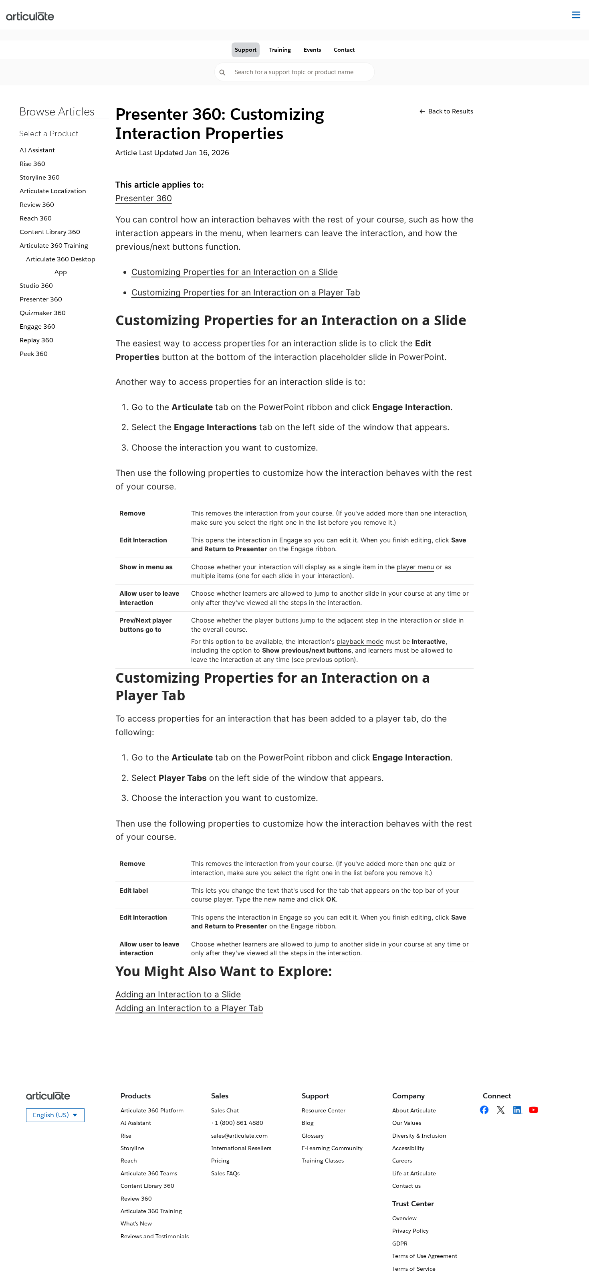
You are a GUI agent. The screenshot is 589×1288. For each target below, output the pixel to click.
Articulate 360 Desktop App (60, 265)
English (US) (59, 1116)
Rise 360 (32, 164)
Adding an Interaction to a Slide (178, 994)
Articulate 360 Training (54, 245)
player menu (415, 567)
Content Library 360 (50, 232)
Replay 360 (36, 340)
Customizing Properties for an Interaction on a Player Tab (245, 292)
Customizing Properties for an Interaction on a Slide (234, 272)
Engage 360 (37, 326)
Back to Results (450, 111)
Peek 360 (34, 354)
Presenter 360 (41, 299)
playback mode (360, 641)
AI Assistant (37, 150)
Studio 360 (36, 285)
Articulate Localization (53, 191)
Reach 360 (36, 218)
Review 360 (37, 204)
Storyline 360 (40, 177)
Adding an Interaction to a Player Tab (189, 1008)
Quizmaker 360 (43, 313)
